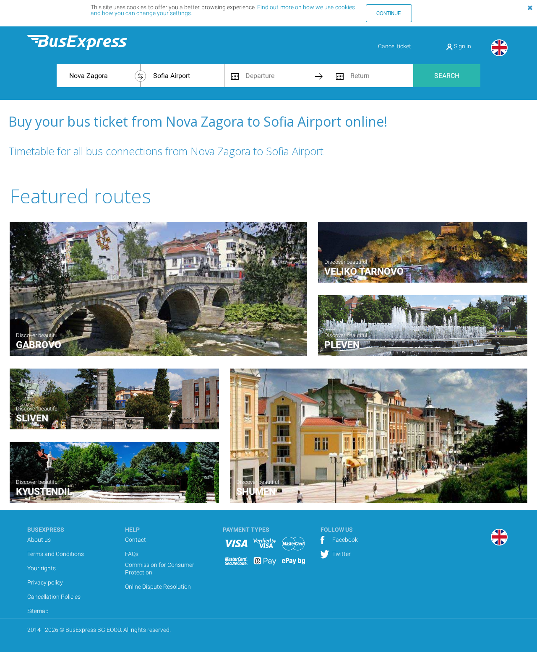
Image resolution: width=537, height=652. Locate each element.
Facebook (344, 539)
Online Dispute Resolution (158, 586)
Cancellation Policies (54, 596)
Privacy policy (45, 582)
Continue (388, 13)
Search (446, 76)
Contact (135, 539)
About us (39, 539)
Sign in (462, 46)
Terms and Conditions (55, 554)
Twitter (341, 554)
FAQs (131, 554)
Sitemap (38, 611)
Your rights (41, 568)
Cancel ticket (394, 46)
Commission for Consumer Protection (159, 568)
